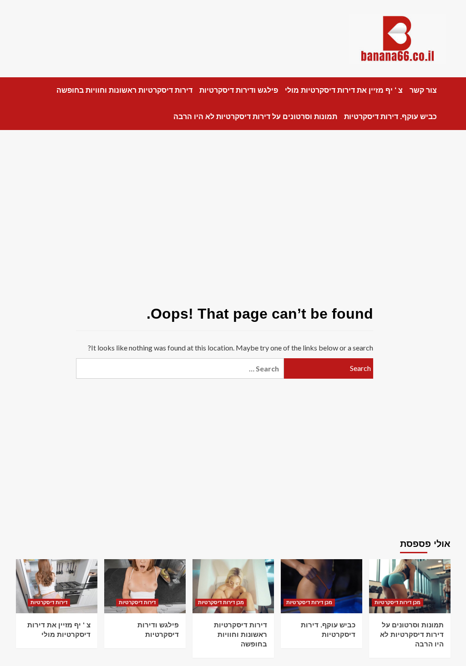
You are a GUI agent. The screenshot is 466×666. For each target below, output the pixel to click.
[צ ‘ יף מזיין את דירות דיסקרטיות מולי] (56, 586)
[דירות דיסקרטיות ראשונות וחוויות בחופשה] (233, 586)
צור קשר (423, 90)
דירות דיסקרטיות (48, 602)
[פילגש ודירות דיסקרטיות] (145, 586)
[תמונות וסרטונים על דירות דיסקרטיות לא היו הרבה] (410, 586)
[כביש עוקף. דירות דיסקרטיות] (321, 586)
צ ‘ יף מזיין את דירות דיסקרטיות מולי (344, 90)
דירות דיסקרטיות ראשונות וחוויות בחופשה (124, 90)
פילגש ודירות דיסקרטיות (238, 90)
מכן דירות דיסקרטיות (221, 602)
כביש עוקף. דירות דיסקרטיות (390, 116)
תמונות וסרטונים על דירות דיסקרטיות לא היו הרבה (255, 116)
